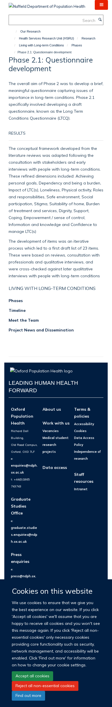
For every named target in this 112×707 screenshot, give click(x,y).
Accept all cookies (32, 675)
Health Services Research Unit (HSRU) (46, 38)
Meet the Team (24, 320)
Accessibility (84, 424)
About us (52, 409)
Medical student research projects (56, 445)
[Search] (100, 20)
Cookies (80, 431)
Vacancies (51, 431)
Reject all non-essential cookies (45, 685)
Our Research (30, 31)
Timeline (17, 310)
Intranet (81, 489)
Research (88, 38)
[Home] (13, 31)
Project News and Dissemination (41, 329)
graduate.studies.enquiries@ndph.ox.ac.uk (24, 535)
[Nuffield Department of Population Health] (47, 4)
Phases (77, 45)
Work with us (56, 423)
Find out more (28, 695)
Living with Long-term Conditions (41, 45)
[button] (101, 5)
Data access (55, 467)
